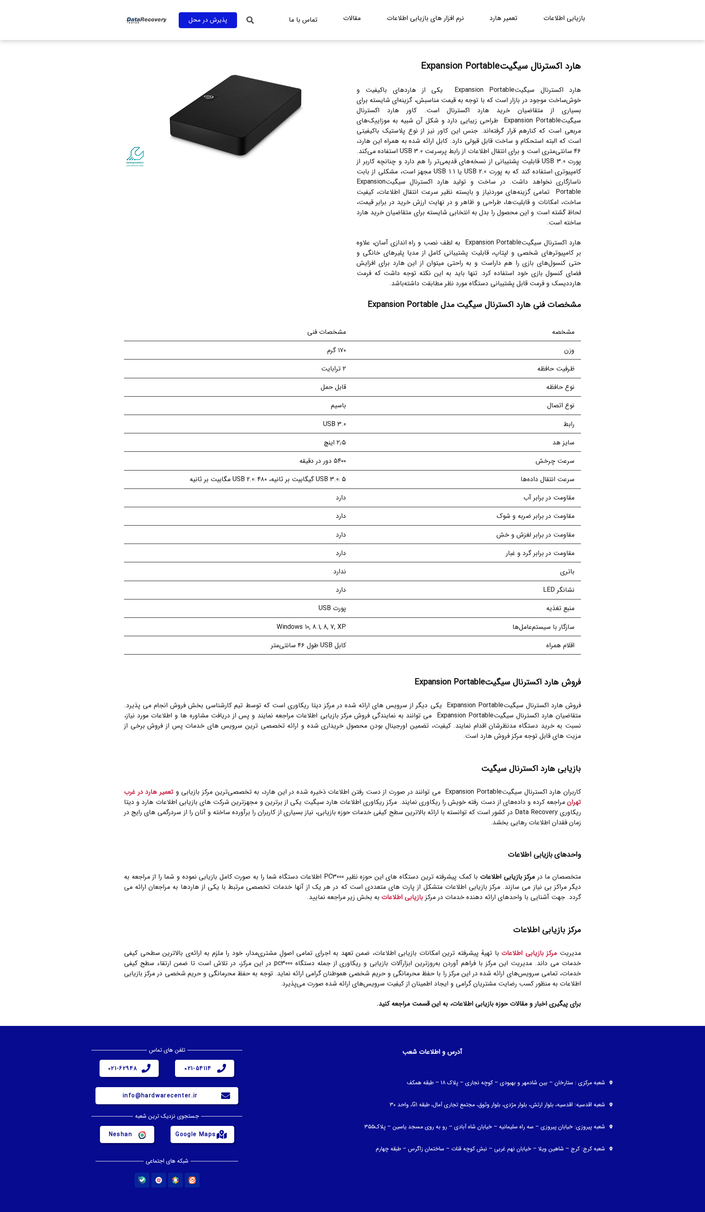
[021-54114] (221, 1068)
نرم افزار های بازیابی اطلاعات (425, 18)
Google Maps (195, 1134)
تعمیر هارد (503, 18)
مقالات (352, 18)
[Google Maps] (221, 1134)
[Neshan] (141, 1134)
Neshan (120, 1134)
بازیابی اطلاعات (564, 18)
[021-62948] (146, 1068)
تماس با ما (303, 20)
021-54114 (198, 1068)
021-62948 (122, 1068)
